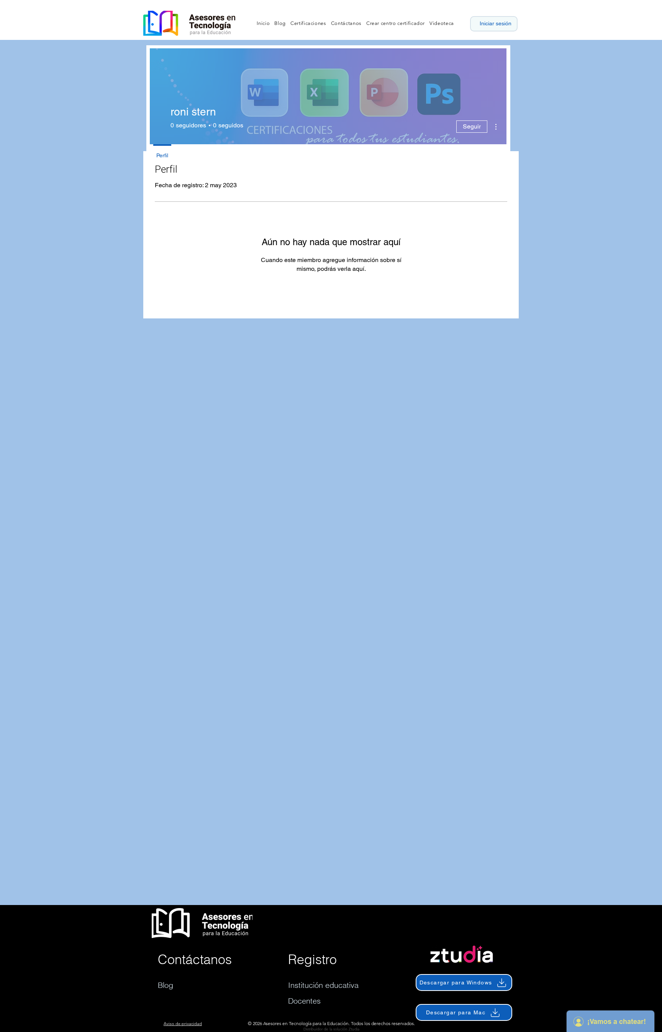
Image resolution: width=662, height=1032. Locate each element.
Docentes (304, 1001)
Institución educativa (323, 985)
